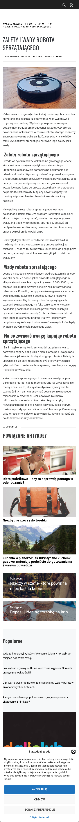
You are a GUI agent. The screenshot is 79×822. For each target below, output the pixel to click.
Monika (57, 56)
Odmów (39, 799)
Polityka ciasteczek (39, 817)
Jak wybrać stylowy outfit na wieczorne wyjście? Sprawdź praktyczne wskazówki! (37, 670)
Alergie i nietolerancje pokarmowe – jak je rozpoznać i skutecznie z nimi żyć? (35, 699)
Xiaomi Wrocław (21, 282)
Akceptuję (39, 789)
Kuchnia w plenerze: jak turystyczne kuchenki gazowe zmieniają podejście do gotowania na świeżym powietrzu (37, 561)
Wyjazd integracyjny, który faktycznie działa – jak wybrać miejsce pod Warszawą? (37, 656)
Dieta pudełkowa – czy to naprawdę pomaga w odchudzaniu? (38, 480)
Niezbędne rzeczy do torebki (25, 520)
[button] (73, 751)
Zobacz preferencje (39, 809)
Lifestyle (11, 426)
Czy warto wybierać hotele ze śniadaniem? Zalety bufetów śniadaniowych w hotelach (38, 685)
